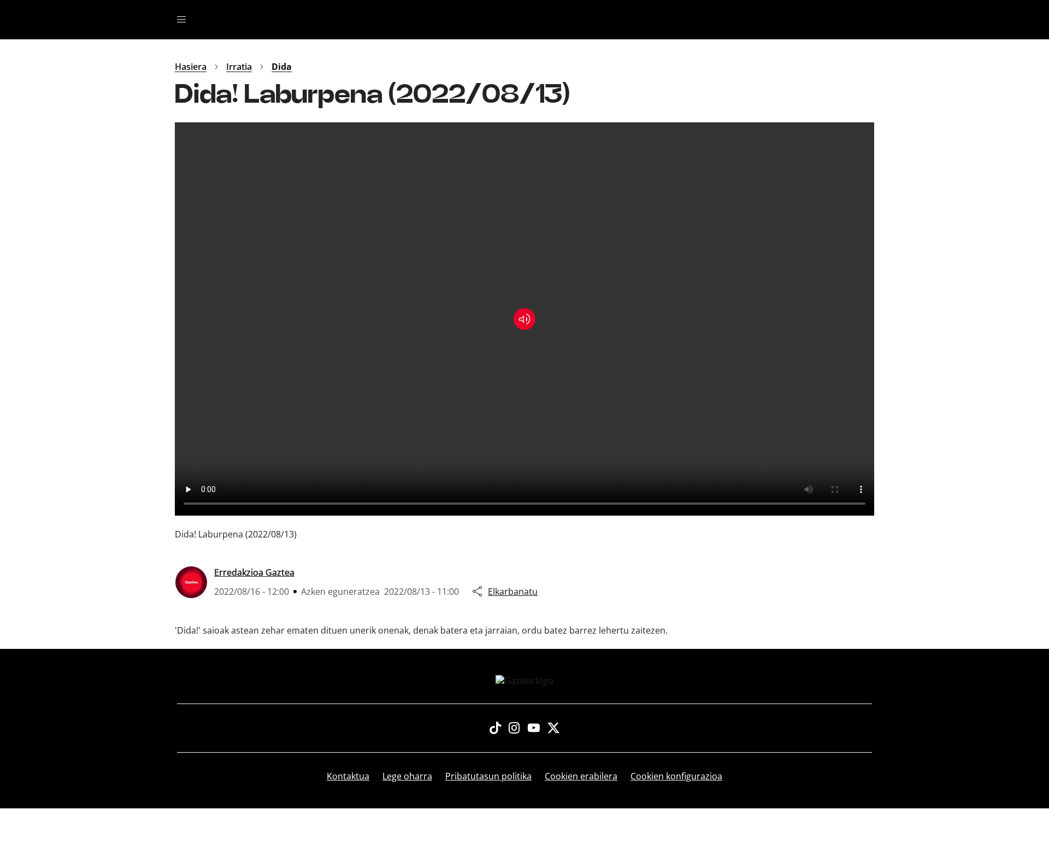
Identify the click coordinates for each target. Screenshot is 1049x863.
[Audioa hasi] (524, 319)
